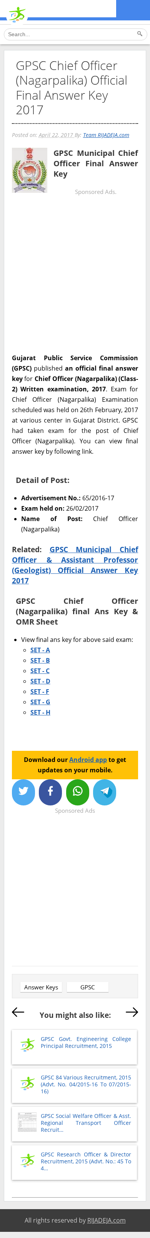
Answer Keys (41, 987)
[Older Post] (132, 1013)
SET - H (40, 712)
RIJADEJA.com (106, 1220)
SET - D (40, 681)
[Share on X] (23, 792)
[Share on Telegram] (104, 792)
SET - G (40, 702)
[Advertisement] (75, 277)
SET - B (40, 660)
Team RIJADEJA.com (106, 135)
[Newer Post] (18, 1013)
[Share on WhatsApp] (77, 792)
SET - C (40, 671)
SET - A (40, 650)
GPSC (87, 987)
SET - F (39, 691)
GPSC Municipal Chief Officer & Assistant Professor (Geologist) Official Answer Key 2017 (75, 565)
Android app (88, 759)
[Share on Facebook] (50, 792)
